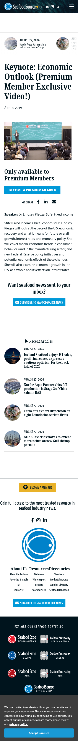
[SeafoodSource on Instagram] (38, 520)
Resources (39, 569)
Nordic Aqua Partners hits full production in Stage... (33, 45)
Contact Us (19, 590)
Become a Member (41, 487)
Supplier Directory (59, 584)
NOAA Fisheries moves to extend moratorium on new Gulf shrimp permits (48, 441)
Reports (39, 584)
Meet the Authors (19, 574)
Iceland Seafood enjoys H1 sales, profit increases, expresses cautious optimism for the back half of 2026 (48, 360)
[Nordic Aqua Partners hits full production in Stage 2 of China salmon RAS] (10, 43)
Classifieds (59, 574)
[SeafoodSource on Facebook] (32, 520)
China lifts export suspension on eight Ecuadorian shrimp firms (47, 413)
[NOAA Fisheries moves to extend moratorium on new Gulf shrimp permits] (12, 438)
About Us (19, 569)
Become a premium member (32, 190)
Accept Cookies (39, 732)
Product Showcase (59, 579)
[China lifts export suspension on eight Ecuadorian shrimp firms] (62, 43)
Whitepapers (39, 579)
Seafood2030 (39, 590)
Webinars (39, 574)
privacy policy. (18, 724)
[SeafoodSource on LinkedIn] (45, 520)
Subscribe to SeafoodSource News (41, 302)
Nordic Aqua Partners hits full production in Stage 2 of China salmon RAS (45, 388)
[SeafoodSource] (20, 6)
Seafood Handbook (59, 590)
